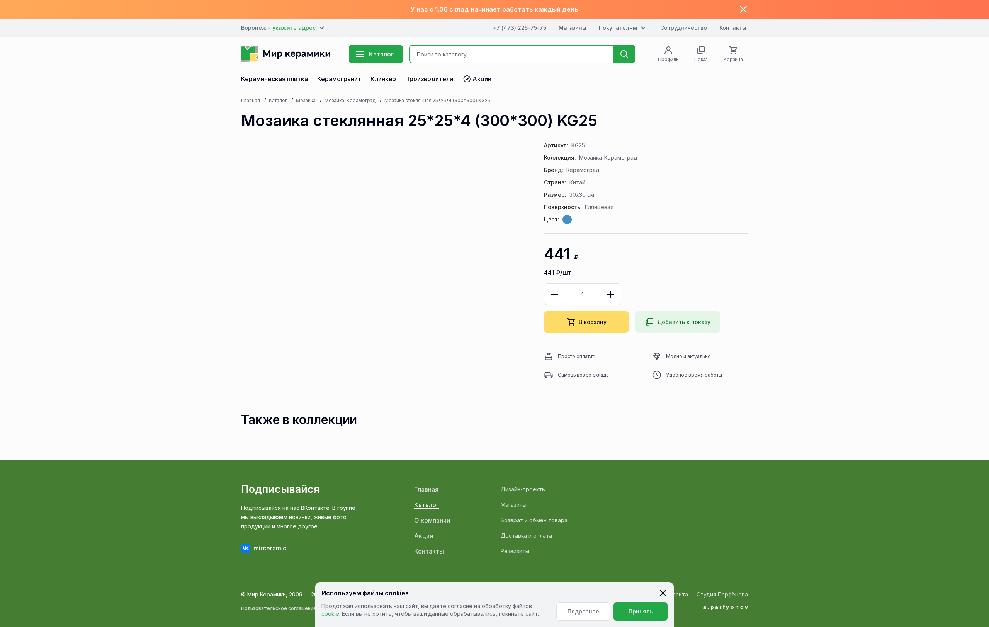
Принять (641, 611)
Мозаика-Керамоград (350, 100)
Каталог (278, 100)
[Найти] (624, 54)
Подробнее (584, 611)
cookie (330, 613)
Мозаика (306, 100)
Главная (250, 100)
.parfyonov (726, 607)
